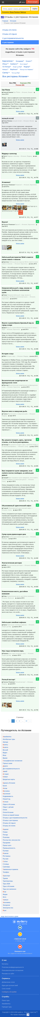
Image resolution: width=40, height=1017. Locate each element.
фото (20, 212)
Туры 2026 (6, 884)
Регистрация (32, 2)
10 (29, 113)
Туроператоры (8, 881)
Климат (5, 777)
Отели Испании (8, 812)
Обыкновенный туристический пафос (16, 505)
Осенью (5, 802)
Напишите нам (20, 951)
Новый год (6, 799)
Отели (5, 810)
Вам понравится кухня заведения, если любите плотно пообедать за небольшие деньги (18, 473)
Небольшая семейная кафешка (14, 622)
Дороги (5, 766)
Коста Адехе (24, 64)
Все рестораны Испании (15, 76)
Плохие (20, 85)
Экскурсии (6, 905)
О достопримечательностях (13, 38)
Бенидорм (20, 61)
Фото (4, 897)
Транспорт (6, 876)
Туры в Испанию (8, 886)
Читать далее (20, 111)
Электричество (8, 908)
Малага (32, 121)
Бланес (29, 61)
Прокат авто (7, 845)
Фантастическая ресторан (12, 563)
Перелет (5, 829)
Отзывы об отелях (9, 30)
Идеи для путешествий (10, 985)
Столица (6, 864)
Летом (5, 788)
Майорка (5, 69)
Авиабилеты (7, 736)
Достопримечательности (11, 769)
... (22, 721)
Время (5, 758)
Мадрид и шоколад (9, 153)
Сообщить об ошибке (9, 992)
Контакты (5, 964)
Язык (4, 910)
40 (26, 721)
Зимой (5, 771)
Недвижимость (8, 796)
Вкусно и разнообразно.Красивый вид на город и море (18, 324)
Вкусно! (5, 222)
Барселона (8, 60)
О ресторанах (8, 42)
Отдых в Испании (9, 804)
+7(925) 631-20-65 (20, 939)
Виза (4, 755)
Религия (5, 853)
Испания (13, 21)
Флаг (4, 892)
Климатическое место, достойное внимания (15, 592)
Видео (5, 753)
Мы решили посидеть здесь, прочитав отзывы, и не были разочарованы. (17, 441)
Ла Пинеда (6, 67)
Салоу (6, 72)
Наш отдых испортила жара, (13, 651)
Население (6, 794)
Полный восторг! (8, 679)
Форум (5, 894)
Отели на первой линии (11, 815)
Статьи (5, 861)
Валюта (5, 747)
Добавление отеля (8, 982)
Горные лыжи (7, 763)
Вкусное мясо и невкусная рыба (14, 411)
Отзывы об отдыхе (9, 34)
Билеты (5, 745)
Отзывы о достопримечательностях (15, 818)
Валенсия (11, 598)
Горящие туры (7, 1007)
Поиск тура (5, 1000)
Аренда (5, 742)
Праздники (6, 843)
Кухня (5, 786)
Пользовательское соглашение (12, 970)
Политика (6, 837)
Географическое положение (12, 761)
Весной (5, 750)
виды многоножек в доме (9, 916)
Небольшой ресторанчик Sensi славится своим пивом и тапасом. (17, 258)
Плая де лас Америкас (26, 69)
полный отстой (8, 118)
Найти (35, 9)
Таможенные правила (10, 869)
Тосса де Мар (16, 73)
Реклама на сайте (8, 973)
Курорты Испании (9, 783)
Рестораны (6, 856)
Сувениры (6, 867)
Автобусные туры (9, 739)
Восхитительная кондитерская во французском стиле (15, 381)
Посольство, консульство (11, 840)
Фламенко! (6, 182)
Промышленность (9, 848)
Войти (23, 2)
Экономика (6, 902)
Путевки (5, 851)
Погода (5, 835)
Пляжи (5, 832)
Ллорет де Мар (17, 67)
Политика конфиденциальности (13, 967)
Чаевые (5, 900)
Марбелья (14, 69)
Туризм (5, 878)
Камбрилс (14, 64)
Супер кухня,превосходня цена (14, 534)
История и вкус (8, 353)
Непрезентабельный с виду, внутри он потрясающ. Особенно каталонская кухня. (17, 290)
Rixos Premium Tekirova (18, 12)
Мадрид (27, 67)
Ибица (5, 64)
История (6, 774)
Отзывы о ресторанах (10, 820)
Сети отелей (6, 989)
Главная (5, 21)
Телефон (6, 872)
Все (12, 83)
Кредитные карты (9, 779)
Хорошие (25, 83)
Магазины (6, 791)
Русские (5, 859)
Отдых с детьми (8, 807)
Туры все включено (9, 889)
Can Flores (6, 90)
